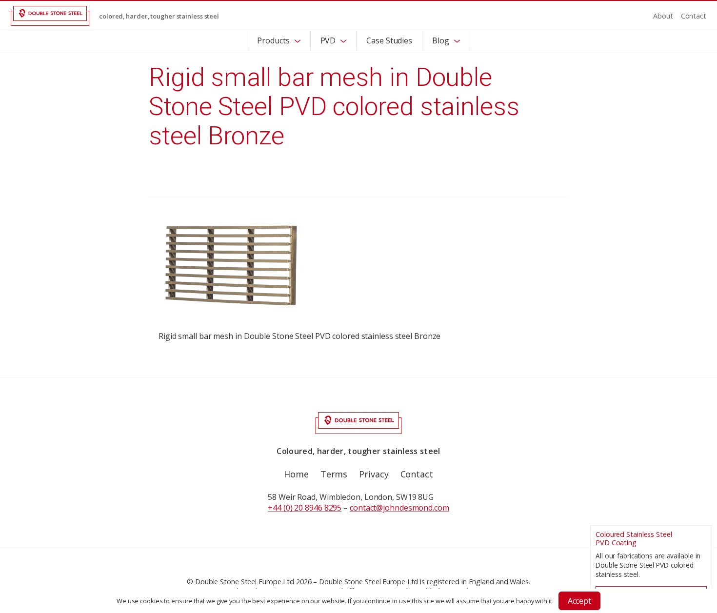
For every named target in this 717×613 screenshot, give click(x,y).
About (663, 15)
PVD (328, 40)
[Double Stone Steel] (50, 16)
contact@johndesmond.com (399, 507)
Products (273, 40)
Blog (440, 40)
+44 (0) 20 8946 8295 (304, 507)
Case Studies (389, 40)
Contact (693, 15)
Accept (579, 600)
